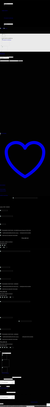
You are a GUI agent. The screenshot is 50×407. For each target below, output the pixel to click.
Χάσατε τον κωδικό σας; (4, 388)
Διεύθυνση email (3, 392)
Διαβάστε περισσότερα (4, 195)
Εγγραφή (1, 403)
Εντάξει (28, 406)
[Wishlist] (0, 134)
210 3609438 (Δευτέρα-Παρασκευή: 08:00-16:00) (22, 230)
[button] (5, 10)
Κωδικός (2, 379)
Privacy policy (32, 406)
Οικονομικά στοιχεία (3, 243)
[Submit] (2, 354)
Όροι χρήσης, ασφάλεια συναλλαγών (6, 293)
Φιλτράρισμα (20, 60)
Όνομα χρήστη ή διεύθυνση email (6, 377)
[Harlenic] (3, 28)
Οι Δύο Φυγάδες (3, 189)
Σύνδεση (8, 386)
